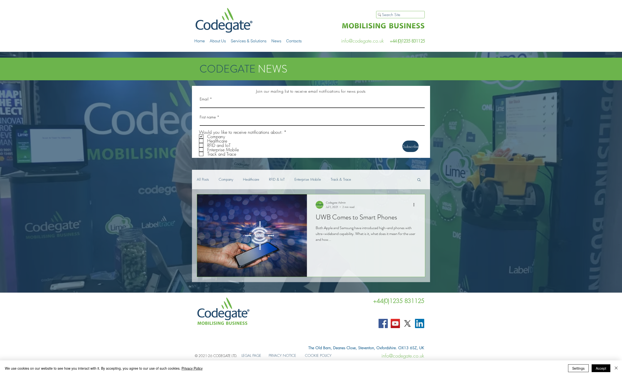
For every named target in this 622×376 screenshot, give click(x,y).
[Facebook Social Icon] (383, 323)
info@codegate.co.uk (362, 40)
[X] (407, 323)
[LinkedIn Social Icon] (419, 323)
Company (226, 179)
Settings (578, 368)
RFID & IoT (277, 179)
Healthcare (251, 179)
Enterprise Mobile (307, 179)
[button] (248, 41)
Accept (601, 368)
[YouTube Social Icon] (395, 323)
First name (208, 117)
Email (204, 99)
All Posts (203, 179)
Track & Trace (341, 179)
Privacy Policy (192, 368)
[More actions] (415, 205)
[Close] (616, 368)
